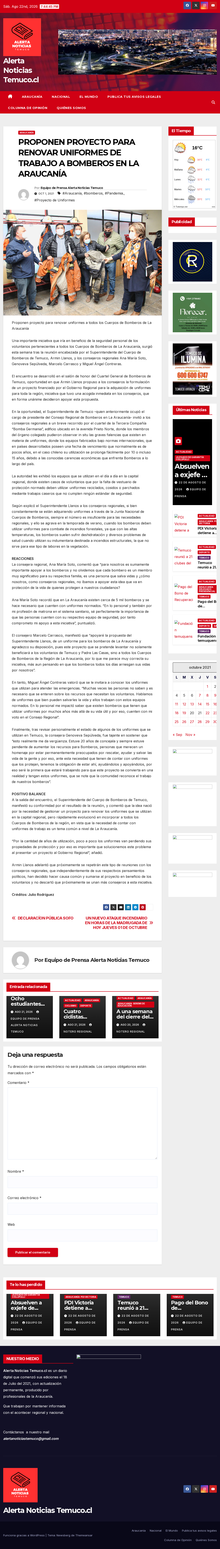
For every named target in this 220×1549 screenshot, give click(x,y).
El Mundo (88, 97)
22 (207, 713)
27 (192, 722)
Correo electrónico (24, 1198)
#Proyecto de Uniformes (54, 200)
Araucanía (32, 97)
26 (184, 722)
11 (176, 704)
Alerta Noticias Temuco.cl (21, 70)
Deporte (85, 1005)
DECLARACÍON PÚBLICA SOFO (45, 918)
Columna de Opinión (27, 108)
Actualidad (73, 1000)
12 (184, 704)
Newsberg (63, 1535)
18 (177, 713)
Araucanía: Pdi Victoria (81, 1297)
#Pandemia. (114, 193)
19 (184, 713)
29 (207, 722)
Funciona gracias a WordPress (24, 1535)
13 (192, 704)
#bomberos (93, 193)
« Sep (177, 734)
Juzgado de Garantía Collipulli (190, 458)
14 (200, 704)
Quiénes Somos (71, 108)
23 (215, 713)
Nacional (61, 97)
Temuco (204, 557)
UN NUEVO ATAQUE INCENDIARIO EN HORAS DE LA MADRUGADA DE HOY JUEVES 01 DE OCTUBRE (116, 923)
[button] (213, 102)
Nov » (190, 734)
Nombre (16, 1171)
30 (215, 722)
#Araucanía (72, 193)
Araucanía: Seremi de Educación (131, 1004)
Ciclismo (70, 1005)
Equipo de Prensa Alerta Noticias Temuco (72, 188)
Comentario (18, 1082)
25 (177, 722)
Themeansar (84, 1535)
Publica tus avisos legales (134, 97)
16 (215, 704)
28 (200, 722)
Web (11, 1224)
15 (207, 704)
